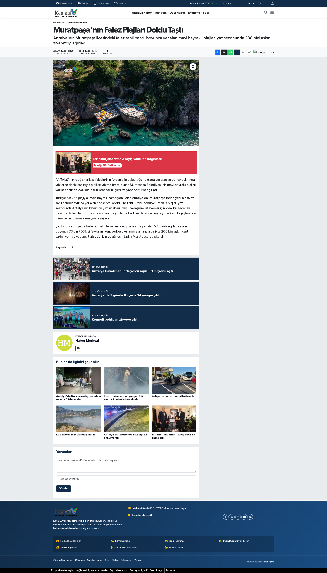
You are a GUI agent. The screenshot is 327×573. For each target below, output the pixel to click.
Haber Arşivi (176, 547)
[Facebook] (226, 517)
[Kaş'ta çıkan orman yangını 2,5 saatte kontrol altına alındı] (126, 380)
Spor (206, 12)
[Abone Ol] (263, 52)
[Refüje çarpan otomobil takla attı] (174, 380)
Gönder (64, 488)
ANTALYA (62, 179)
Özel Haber (177, 12)
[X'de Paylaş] (224, 52)
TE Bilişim (269, 561)
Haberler (58, 22)
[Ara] (266, 13)
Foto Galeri (65, 3)
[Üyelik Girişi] (271, 3)
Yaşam (138, 560)
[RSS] (250, 517)
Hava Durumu (122, 541)
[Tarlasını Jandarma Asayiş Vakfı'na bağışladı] (174, 418)
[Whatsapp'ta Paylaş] (230, 52)
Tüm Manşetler (68, 547)
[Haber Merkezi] (64, 342)
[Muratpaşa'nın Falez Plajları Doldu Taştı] (126, 103)
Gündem (161, 12)
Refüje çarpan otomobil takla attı (173, 396)
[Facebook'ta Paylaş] (217, 52)
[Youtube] (244, 517)
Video (84, 3)
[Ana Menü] (272, 13)
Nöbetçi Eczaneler (70, 541)
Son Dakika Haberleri (125, 547)
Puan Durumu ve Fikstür (236, 541)
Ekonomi (194, 12)
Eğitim (115, 560)
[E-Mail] (78, 348)
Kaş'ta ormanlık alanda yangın (75, 434)
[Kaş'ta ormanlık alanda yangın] (78, 418)
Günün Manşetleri (63, 560)
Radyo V (121, 3)
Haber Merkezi (87, 340)
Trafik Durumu (176, 541)
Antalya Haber (142, 12)
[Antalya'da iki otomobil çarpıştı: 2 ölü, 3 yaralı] (126, 418)
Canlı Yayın (103, 3)
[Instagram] (238, 517)
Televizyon (126, 560)
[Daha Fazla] (237, 52)
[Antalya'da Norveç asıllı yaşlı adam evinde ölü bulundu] (78, 380)
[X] (232, 517)
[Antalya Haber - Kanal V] (66, 12)
